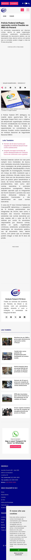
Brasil (2, 522)
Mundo (3, 525)
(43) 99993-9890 (10, 482)
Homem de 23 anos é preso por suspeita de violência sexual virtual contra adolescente (15, 146)
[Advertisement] (15, 63)
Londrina (3, 517)
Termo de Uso (5, 505)
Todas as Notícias (5, 530)
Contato (3, 497)
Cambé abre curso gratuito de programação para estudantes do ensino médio (21, 355)
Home (4, 16)
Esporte (3, 527)
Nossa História (4, 494)
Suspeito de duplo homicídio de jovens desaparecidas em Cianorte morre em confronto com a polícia (16, 152)
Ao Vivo (3, 500)
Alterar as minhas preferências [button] (18, 553)
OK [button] (18, 550)
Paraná (12, 16)
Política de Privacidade (7, 502)
